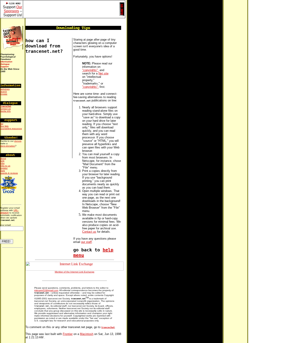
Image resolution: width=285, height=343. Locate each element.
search (3, 91)
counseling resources (11, 128)
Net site (103, 73)
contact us (5, 108)
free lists (4, 126)
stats (2, 170)
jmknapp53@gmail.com (46, 290)
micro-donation (7, 146)
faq (1, 123)
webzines (5, 89)
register (4, 168)
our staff (86, 242)
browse (3, 94)
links (2, 163)
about (3, 158)
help (2, 161)
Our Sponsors (13, 9)
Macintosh (86, 334)
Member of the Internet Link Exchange (74, 272)
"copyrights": (90, 70)
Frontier (68, 334)
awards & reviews (9, 173)
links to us (5, 165)
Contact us (89, 231)
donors (17, 141)
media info (5, 111)
